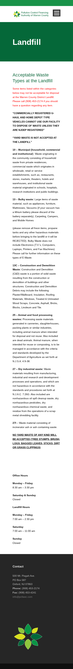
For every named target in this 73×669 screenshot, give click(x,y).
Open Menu (56, 13)
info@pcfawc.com (22, 596)
